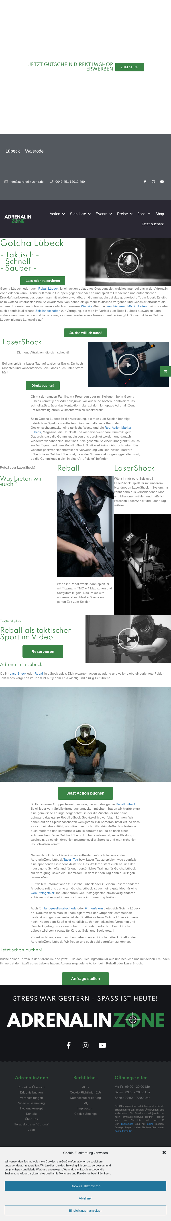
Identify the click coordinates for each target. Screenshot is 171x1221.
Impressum (85, 1108)
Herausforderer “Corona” (31, 1124)
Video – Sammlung (31, 1103)
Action (55, 214)
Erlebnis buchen (31, 1092)
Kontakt (31, 1113)
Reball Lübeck (48, 288)
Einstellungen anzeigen (85, 1210)
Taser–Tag (70, 859)
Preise (122, 214)
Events (101, 214)
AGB (85, 1087)
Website (86, 306)
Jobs (142, 214)
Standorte (78, 214)
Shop (159, 214)
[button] (164, 1152)
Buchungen (127, 1124)
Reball (39, 673)
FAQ (85, 1103)
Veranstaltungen (31, 1097)
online (150, 1124)
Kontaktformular (123, 1131)
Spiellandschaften (47, 310)
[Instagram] (153, 181)
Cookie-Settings (85, 1113)
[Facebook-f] (144, 181)
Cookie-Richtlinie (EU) (85, 1092)
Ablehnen (85, 1198)
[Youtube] (162, 181)
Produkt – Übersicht (31, 1087)
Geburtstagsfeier (42, 893)
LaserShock (18, 673)
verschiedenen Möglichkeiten (126, 306)
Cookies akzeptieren (85, 1186)
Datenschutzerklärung (85, 1097)
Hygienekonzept (31, 1108)
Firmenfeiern (94, 908)
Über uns (31, 1119)
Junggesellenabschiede (60, 908)
